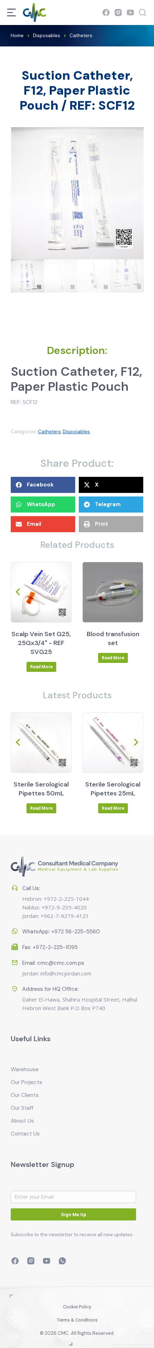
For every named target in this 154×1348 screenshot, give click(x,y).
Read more (41, 666)
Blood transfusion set (113, 638)
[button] (43, 485)
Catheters (49, 432)
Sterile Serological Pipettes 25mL (112, 789)
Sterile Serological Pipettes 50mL (41, 789)
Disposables (76, 432)
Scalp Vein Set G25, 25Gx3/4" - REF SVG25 (41, 643)
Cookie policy (77, 1306)
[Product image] (41, 592)
